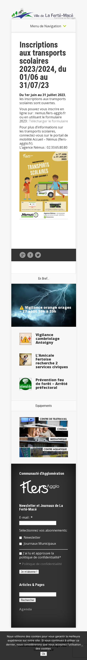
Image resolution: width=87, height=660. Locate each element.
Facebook (30, 255)
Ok (43, 653)
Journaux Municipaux (39, 544)
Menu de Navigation (45, 26)
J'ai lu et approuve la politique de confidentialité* (40, 555)
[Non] (82, 646)
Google (22, 255)
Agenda (25, 609)
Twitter (38, 255)
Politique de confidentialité (42, 564)
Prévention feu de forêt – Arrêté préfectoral (51, 383)
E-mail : (26, 517)
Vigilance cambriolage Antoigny (47, 338)
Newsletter (31, 537)
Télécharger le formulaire (48, 121)
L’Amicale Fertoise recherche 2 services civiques (52, 361)
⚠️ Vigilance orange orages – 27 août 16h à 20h (45, 309)
